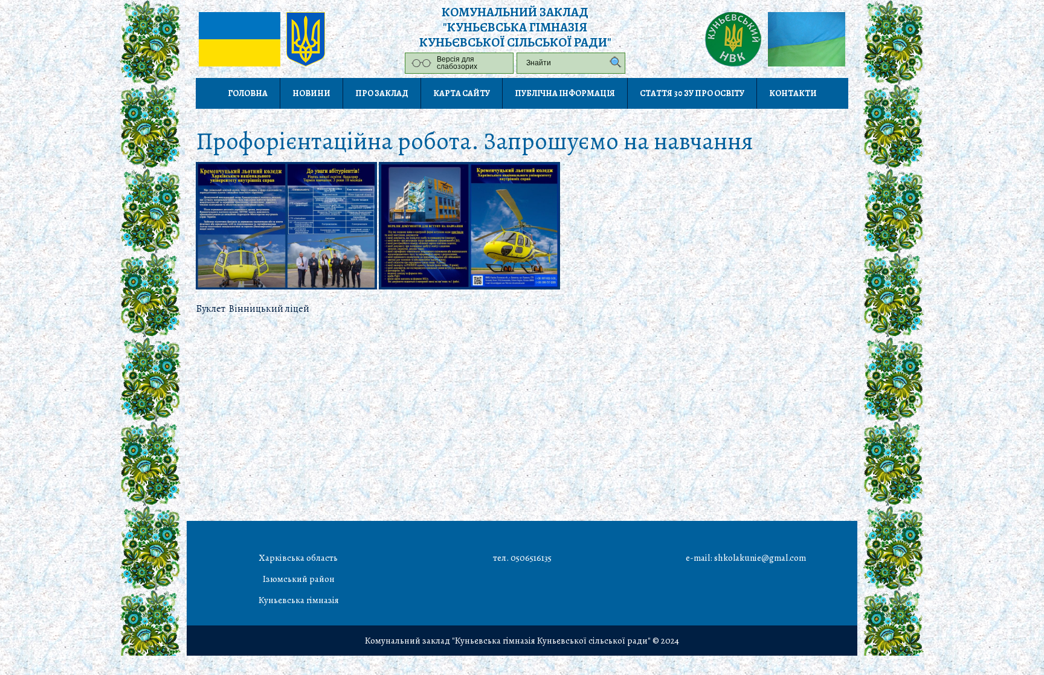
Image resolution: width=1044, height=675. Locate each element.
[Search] (612, 63)
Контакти (793, 93)
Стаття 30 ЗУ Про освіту (692, 93)
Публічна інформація (565, 93)
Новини (311, 93)
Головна (248, 93)
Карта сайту (461, 93)
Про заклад (381, 93)
